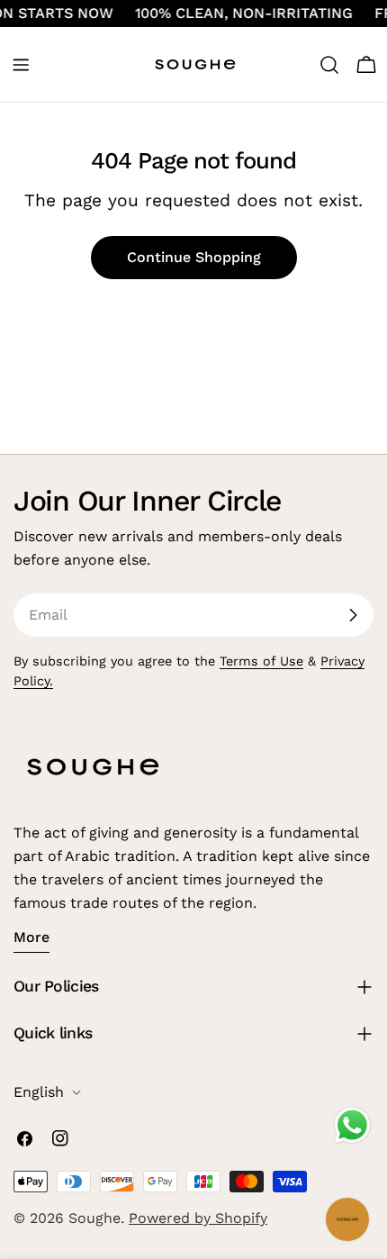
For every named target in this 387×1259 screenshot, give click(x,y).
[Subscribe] (353, 615)
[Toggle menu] (21, 65)
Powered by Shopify (198, 1218)
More (32, 937)
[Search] (329, 65)
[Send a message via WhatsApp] (352, 1125)
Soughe (94, 1218)
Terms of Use (261, 661)
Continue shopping (194, 257)
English (39, 1091)
